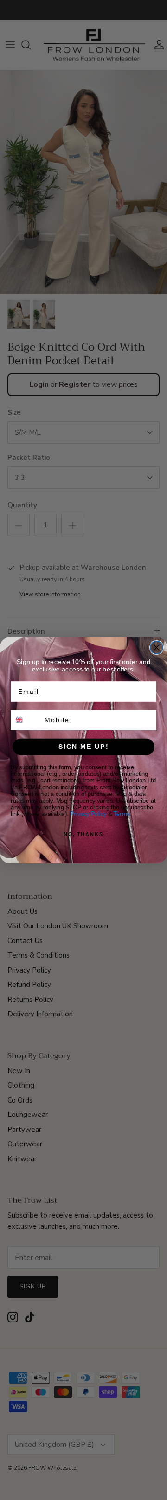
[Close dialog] (156, 647)
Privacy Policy (88, 813)
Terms (122, 813)
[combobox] (25, 719)
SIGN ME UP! (83, 746)
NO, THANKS (83, 834)
